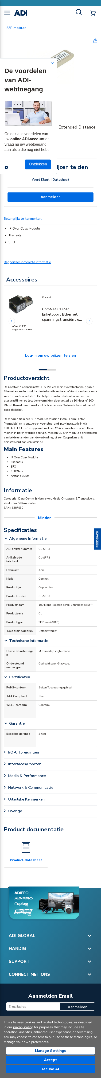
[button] (97, 539)
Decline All (50, 1069)
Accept (50, 1059)
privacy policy (22, 1027)
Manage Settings (50, 1050)
